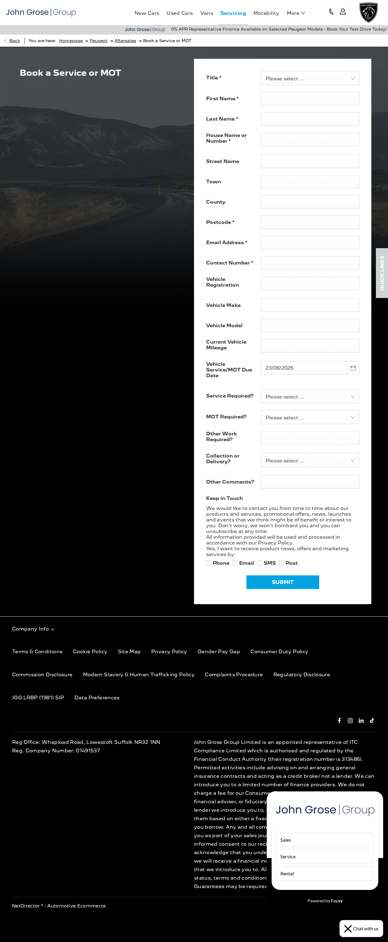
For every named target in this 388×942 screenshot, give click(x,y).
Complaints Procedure (234, 674)
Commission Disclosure (42, 674)
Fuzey (337, 900)
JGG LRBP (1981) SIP (38, 698)
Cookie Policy (90, 651)
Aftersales (125, 40)
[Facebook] (339, 720)
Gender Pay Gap (219, 651)
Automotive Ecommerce (76, 906)
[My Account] (343, 12)
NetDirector (26, 906)
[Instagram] (350, 720)
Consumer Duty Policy (279, 651)
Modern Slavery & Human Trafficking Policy (139, 674)
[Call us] (331, 12)
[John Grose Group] (41, 12)
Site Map (129, 651)
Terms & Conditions (37, 651)
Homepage (71, 40)
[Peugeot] (368, 12)
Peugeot (99, 40)
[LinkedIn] (361, 720)
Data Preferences (97, 698)
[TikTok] (372, 720)
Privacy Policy (169, 651)
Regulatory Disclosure (301, 674)
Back (14, 40)
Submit (283, 582)
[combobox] (310, 78)
